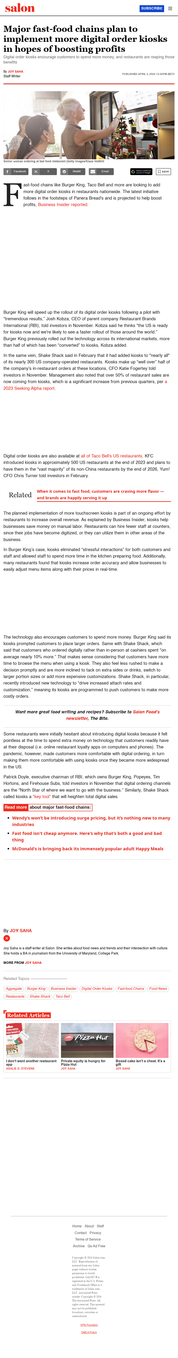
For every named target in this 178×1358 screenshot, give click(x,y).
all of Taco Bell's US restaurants (111, 456)
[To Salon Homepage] (20, 7)
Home (77, 1226)
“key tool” (42, 797)
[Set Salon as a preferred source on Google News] (141, 171)
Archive (79, 1246)
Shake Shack (40, 997)
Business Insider (63, 989)
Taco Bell (62, 997)
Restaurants (15, 997)
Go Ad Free (96, 1246)
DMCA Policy (89, 1332)
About (89, 1226)
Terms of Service (88, 1239)
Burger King (36, 989)
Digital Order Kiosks (96, 989)
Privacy (95, 1233)
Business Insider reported (62, 205)
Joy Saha (15, 71)
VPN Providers (89, 1325)
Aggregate (14, 989)
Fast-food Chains (130, 989)
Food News (158, 989)
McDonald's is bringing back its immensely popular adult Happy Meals (87, 849)
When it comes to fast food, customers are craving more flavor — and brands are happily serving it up (100, 494)
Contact (81, 1233)
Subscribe (151, 8)
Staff (100, 1226)
